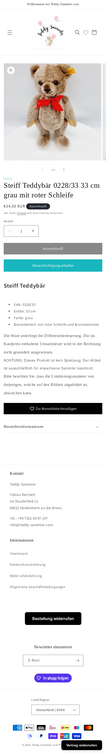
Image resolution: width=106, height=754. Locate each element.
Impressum (19, 553)
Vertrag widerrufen (81, 745)
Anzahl (8, 221)
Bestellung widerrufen (53, 618)
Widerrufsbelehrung (26, 576)
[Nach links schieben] (42, 169)
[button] (9, 32)
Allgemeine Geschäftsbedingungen (38, 587)
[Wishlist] (86, 32)
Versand (21, 213)
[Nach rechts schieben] (63, 169)
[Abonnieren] (77, 660)
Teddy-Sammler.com (45, 745)
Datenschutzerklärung (28, 564)
